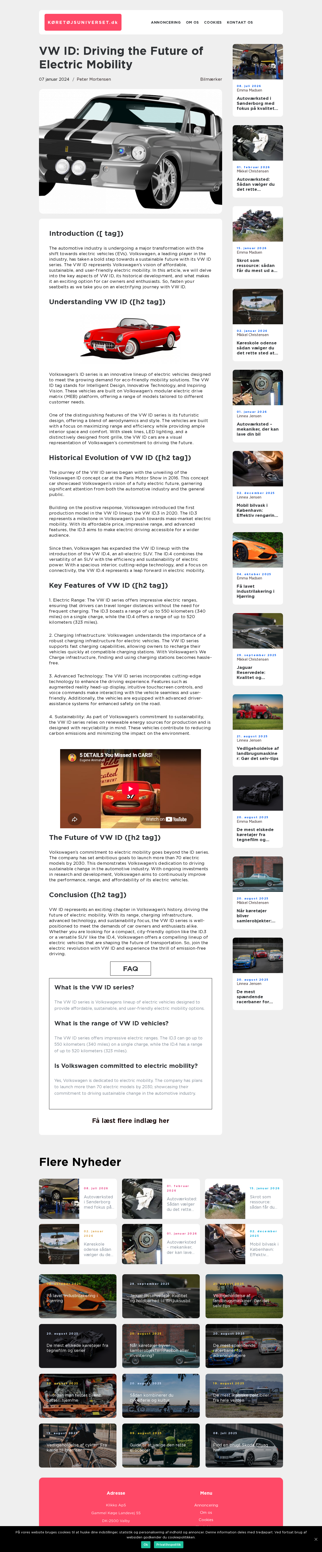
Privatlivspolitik (168, 1544)
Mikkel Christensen (253, 171)
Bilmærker (211, 79)
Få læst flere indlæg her (130, 1120)
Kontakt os (240, 22)
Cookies (213, 22)
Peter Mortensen (94, 79)
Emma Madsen (249, 90)
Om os (192, 22)
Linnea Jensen (249, 416)
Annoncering (166, 22)
